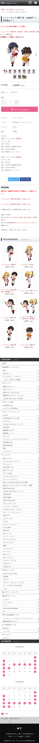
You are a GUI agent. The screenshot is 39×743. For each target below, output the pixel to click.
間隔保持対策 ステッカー (10, 621)
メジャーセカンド (19, 9)
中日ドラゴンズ (7, 389)
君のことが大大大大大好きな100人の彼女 (15, 482)
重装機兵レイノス (8, 433)
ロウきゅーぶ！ (7, 563)
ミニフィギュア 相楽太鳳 (8, 345)
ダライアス (6, 436)
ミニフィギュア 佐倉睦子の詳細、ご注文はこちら (16, 204)
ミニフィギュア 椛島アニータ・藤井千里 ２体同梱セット (29, 317)
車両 (4, 370)
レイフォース (7, 451)
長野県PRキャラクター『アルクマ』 (14, 395)
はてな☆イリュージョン (10, 524)
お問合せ (28, 736)
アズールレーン (7, 464)
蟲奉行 (5, 545)
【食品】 (4, 363)
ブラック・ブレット (9, 536)
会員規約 (20, 736)
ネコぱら (5, 521)
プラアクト (6, 579)
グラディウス (7, 421)
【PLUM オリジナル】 (8, 570)
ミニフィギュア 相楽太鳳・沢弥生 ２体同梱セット (10, 290)
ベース (5, 588)
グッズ (5, 605)
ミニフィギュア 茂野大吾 (13, 138)
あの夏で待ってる (9, 467)
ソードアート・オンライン (11, 506)
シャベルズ (6, 631)
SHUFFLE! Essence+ (9, 500)
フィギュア (6, 599)
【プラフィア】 (6, 383)
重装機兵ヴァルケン (9, 430)
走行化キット (7, 373)
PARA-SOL (6, 530)
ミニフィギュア (7, 602)
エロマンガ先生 (7, 473)
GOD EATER (7, 494)
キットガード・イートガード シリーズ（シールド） (18, 618)
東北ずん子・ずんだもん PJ (11, 392)
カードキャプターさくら (10, 476)
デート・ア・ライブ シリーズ (11, 512)
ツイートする (14, 179)
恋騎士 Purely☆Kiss (9, 488)
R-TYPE (5, 415)
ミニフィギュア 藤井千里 (8, 318)
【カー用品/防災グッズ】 (8, 625)
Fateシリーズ (7, 533)
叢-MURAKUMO (7, 445)
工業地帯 (5, 576)
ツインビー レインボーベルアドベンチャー (15, 439)
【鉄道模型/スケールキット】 (10, 367)
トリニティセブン (8, 518)
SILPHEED (6, 427)
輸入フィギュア (7, 458)
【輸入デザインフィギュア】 (10, 592)
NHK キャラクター (8, 470)
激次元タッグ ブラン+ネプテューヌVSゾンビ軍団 (17, 485)
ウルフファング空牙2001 (10, 408)
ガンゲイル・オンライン (10, 479)
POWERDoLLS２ (8, 405)
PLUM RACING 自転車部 (10, 608)
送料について (12, 736)
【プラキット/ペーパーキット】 (10, 412)
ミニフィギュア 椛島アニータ (29, 290)
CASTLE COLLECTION (10, 573)
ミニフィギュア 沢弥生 (27, 264)
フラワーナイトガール (9, 539)
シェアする (26, 179)
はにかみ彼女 (7, 527)
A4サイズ (5, 638)
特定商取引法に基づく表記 (13, 734)
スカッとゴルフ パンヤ (9, 503)
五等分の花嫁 (7, 497)
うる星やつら (7, 566)
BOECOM (6, 628)
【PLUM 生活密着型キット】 (10, 615)
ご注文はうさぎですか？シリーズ (13, 424)
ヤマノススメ (7, 551)
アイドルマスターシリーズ (11, 461)
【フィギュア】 (10, 9)
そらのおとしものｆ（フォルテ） (13, 509)
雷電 (4, 448)
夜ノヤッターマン (8, 557)
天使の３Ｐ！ (7, 515)
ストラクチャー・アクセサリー (12, 376)
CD (4, 611)
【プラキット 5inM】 (7, 402)
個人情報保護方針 (28, 734)
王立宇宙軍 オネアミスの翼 (11, 418)
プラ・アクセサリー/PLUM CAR (12, 585)
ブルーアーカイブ (8, 542)
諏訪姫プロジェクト (9, 386)
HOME (3, 9)
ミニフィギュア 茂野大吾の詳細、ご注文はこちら (16, 199)
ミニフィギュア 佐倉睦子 (13, 157)
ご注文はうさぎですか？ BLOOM (13, 398)
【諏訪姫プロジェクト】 (8, 596)
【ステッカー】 (6, 634)
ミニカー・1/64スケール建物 (11, 379)
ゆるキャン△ (7, 554)
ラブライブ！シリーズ (9, 560)
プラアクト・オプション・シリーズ (13, 582)
